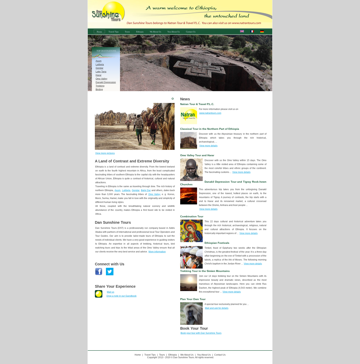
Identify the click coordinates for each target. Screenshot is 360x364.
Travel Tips (113, 32)
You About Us (173, 32)
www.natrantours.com (210, 113)
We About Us (155, 32)
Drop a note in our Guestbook (121, 296)
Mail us (110, 292)
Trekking (100, 86)
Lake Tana (101, 71)
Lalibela (100, 64)
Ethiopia (139, 32)
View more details (208, 145)
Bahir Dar (146, 190)
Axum (98, 61)
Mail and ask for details (216, 308)
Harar (98, 75)
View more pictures (105, 153)
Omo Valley (101, 78)
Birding (99, 89)
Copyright (152, 357)
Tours (127, 32)
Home (99, 32)
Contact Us (190, 32)
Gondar (99, 68)
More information (157, 251)
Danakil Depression (106, 82)
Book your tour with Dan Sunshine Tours (201, 333)
